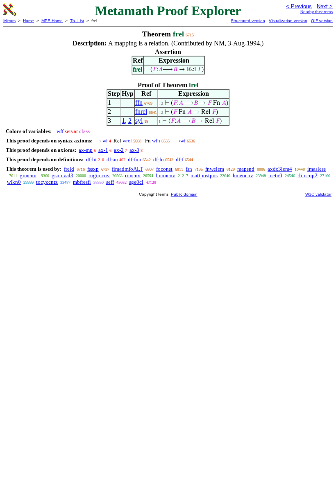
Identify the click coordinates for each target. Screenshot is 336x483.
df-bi (91, 159)
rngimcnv (99, 175)
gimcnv (28, 175)
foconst (164, 169)
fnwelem (214, 169)
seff (110, 182)
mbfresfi (82, 182)
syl (139, 120)
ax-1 (103, 150)
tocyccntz (47, 182)
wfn (156, 141)
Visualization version (288, 20)
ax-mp (86, 150)
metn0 (275, 175)
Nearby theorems (316, 11)
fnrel (141, 111)
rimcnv (133, 175)
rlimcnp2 (307, 175)
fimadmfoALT (127, 169)
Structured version (248, 20)
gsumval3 (62, 175)
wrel (127, 141)
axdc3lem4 (280, 169)
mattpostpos (204, 175)
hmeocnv (243, 175)
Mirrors (9, 20)
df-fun (134, 159)
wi (105, 141)
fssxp (93, 169)
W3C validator (318, 194)
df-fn (158, 159)
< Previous (299, 6)
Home (28, 20)
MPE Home (52, 20)
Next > (325, 6)
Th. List (77, 20)
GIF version (322, 20)
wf (183, 141)
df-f (180, 159)
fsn (189, 169)
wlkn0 (14, 182)
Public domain (184, 194)
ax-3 (134, 150)
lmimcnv (165, 175)
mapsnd (245, 169)
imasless (316, 169)
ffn (139, 102)
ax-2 (119, 150)
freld (69, 169)
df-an (112, 159)
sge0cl (136, 182)
